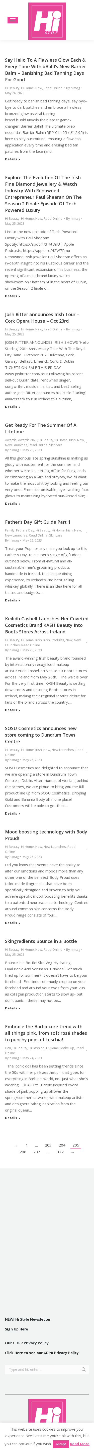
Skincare (55, 445)
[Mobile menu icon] (13, 20)
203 (48, 1145)
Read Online (53, 88)
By (73, 88)
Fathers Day (25, 530)
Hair (8, 1048)
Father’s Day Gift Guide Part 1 (37, 522)
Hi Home (27, 88)
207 (36, 1151)
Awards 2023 (27, 440)
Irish (72, 440)
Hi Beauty (12, 88)
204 (62, 1145)
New (38, 88)
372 (60, 1151)
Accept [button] (61, 1444)
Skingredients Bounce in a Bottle (41, 941)
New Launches (16, 445)
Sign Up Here (16, 1329)
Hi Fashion (37, 1048)
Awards (11, 440)
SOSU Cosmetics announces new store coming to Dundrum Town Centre (41, 734)
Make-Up (67, 1048)
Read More (79, 1443)
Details (11, 159)
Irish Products (53, 640)
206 (23, 1151)
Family (10, 530)
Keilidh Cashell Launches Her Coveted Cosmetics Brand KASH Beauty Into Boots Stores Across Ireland (46, 625)
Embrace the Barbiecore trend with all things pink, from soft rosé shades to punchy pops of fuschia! (46, 1033)
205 (75, 1145)
